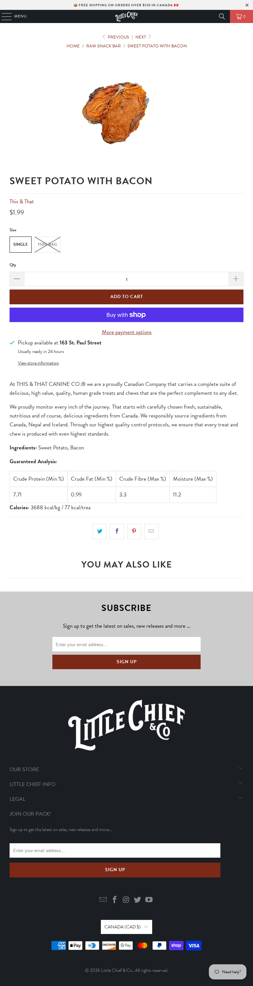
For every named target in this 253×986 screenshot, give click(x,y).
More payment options (127, 332)
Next (141, 37)
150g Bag (47, 244)
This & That (22, 201)
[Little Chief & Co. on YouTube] (149, 900)
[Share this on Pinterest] (134, 531)
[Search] (222, 16)
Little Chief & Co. (117, 970)
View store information (38, 363)
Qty (13, 265)
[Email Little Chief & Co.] (103, 900)
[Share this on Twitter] (100, 531)
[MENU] (3, 16)
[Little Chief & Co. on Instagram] (126, 900)
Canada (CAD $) (122, 926)
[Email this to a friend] (151, 531)
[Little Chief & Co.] (126, 16)
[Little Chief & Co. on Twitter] (138, 900)
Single (20, 244)
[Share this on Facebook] (117, 531)
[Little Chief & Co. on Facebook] (115, 900)
